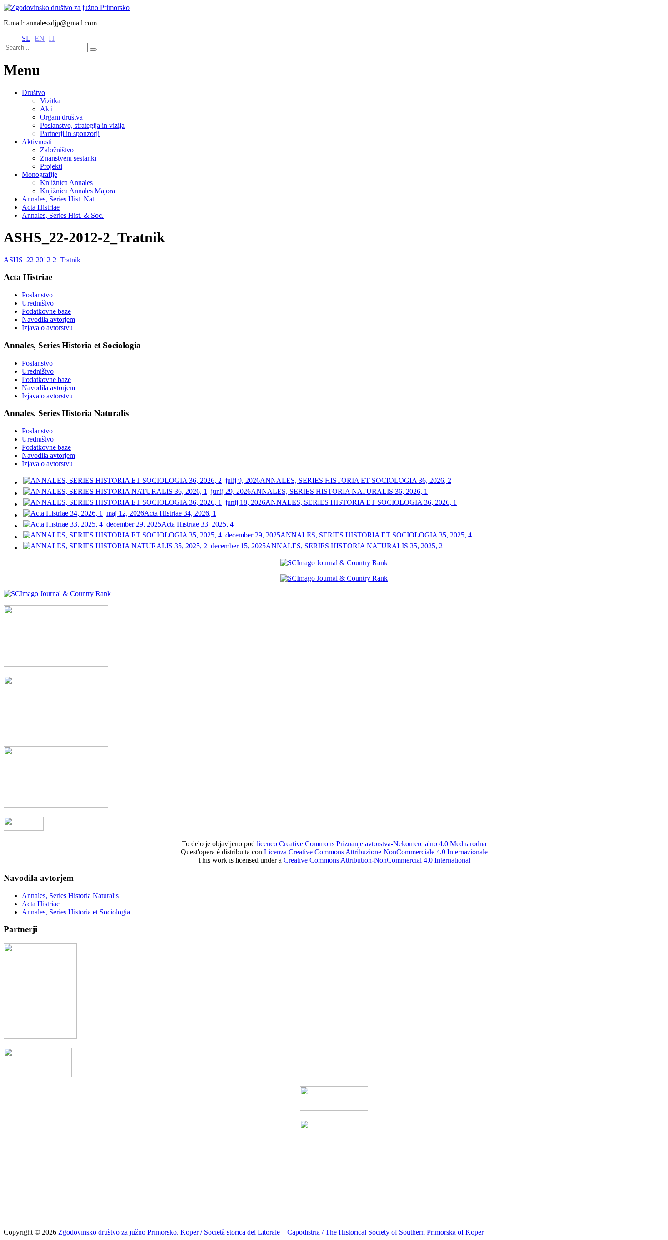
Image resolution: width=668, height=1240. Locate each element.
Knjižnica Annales (66, 182)
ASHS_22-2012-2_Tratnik (42, 260)
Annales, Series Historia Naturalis (70, 895)
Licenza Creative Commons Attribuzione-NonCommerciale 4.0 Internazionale (376, 852)
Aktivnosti (37, 142)
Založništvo (57, 150)
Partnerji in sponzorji (70, 133)
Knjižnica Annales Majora (77, 191)
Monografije (39, 174)
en (40, 38)
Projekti (51, 166)
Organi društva (61, 117)
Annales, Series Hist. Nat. (59, 199)
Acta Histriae (41, 207)
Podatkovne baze (46, 311)
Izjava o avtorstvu (47, 327)
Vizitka (50, 101)
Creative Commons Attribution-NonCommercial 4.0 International (377, 860)
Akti (46, 109)
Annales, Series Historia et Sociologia (76, 912)
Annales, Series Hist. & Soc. (63, 215)
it (52, 38)
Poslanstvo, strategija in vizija (82, 125)
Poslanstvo (37, 295)
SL (26, 38)
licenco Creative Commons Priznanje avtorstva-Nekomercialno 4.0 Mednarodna (371, 844)
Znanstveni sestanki (68, 158)
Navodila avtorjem (48, 319)
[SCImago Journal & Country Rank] (334, 563)
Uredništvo (38, 303)
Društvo (33, 92)
